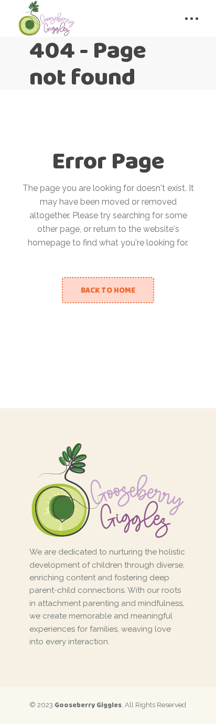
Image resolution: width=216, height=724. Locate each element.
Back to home (108, 290)
